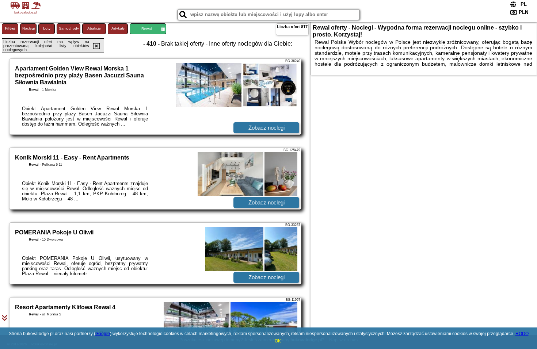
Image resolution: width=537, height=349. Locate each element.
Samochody (69, 28)
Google (102, 333)
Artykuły (118, 28)
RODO (522, 333)
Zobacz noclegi (266, 127)
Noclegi (28, 28)
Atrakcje (94, 28)
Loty (46, 28)
